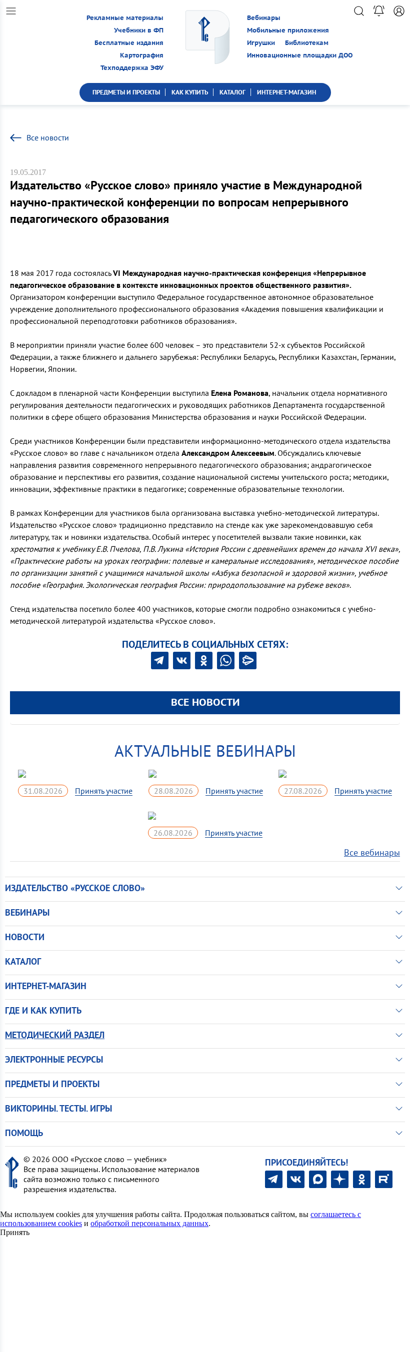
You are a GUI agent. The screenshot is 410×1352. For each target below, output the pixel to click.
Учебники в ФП (139, 30)
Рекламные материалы (125, 17)
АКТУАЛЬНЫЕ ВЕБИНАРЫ (205, 750)
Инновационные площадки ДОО (299, 55)
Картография (142, 55)
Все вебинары (372, 852)
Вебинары (263, 17)
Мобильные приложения (288, 30)
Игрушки (261, 42)
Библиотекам (306, 42)
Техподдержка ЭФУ (132, 67)
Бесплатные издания (129, 42)
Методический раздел (54, 1035)
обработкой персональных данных (149, 1223)
